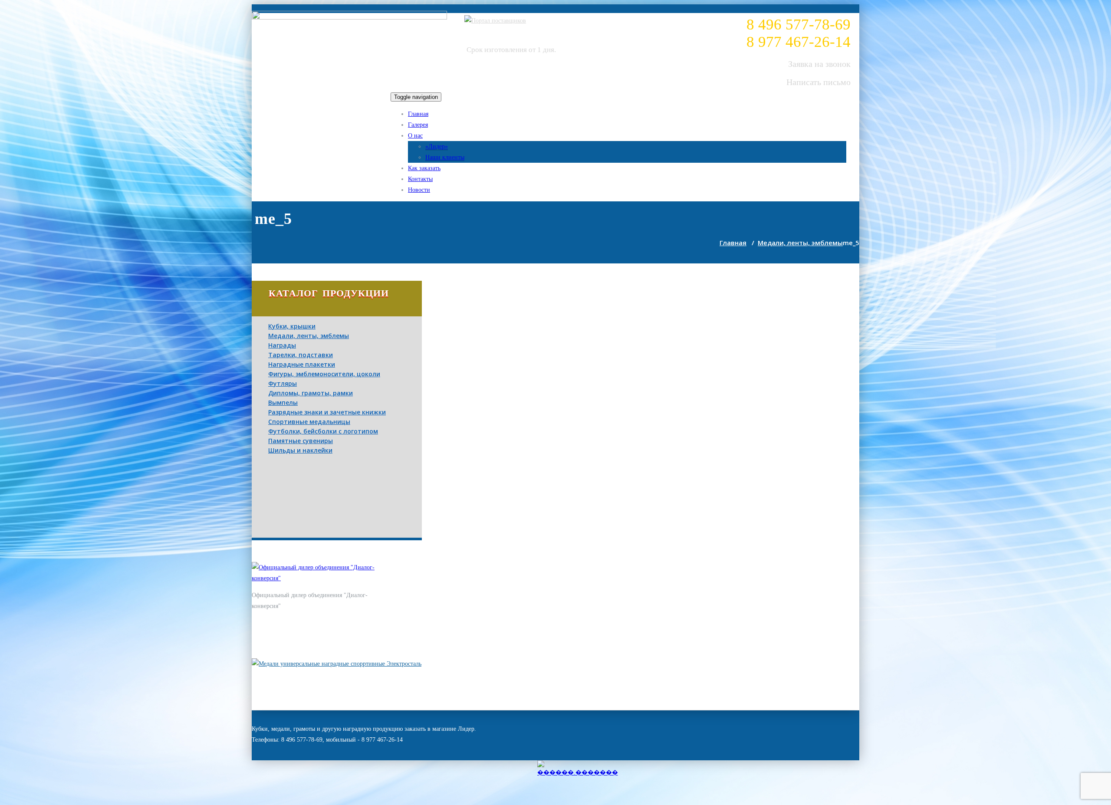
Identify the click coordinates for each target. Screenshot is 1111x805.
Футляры (282, 383)
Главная (418, 114)
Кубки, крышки (292, 326)
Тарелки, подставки (300, 355)
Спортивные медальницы (309, 421)
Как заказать (424, 168)
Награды (282, 345)
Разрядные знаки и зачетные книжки (327, 412)
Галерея (418, 125)
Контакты (420, 179)
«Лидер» (436, 146)
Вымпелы (283, 402)
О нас (415, 135)
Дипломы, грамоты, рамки (310, 393)
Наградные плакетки (301, 364)
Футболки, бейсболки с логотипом (323, 431)
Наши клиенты (444, 157)
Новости (419, 190)
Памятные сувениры (300, 441)
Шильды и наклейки (300, 450)
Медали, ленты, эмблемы (800, 242)
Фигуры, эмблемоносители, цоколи (324, 374)
